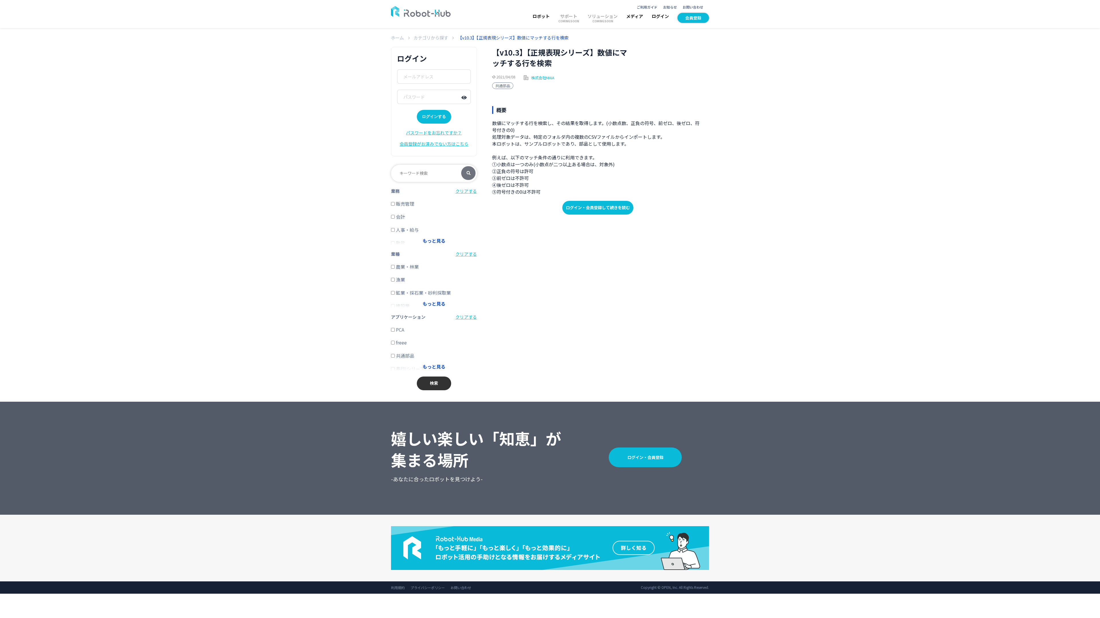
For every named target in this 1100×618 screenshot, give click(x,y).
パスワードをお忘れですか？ (434, 133)
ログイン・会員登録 (645, 457)
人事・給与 (407, 229)
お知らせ (670, 7)
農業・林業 (407, 266)
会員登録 (693, 18)
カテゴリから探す (431, 38)
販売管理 (404, 203)
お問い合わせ (693, 7)
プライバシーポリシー (427, 587)
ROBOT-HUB (421, 11)
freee (401, 342)
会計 (400, 216)
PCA (399, 329)
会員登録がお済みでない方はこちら (434, 144)
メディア (634, 16)
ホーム (397, 38)
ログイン (660, 16)
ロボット (541, 16)
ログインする (434, 116)
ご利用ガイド (647, 7)
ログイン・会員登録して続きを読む (598, 207)
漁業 (400, 279)
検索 (468, 173)
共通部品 (502, 85)
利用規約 (398, 587)
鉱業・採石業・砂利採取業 (423, 292)
